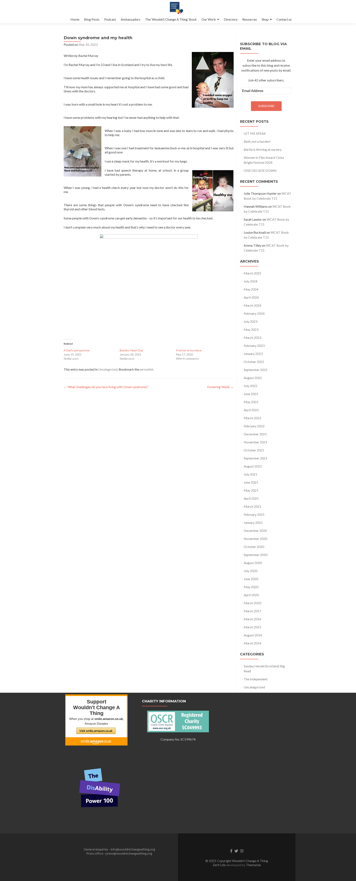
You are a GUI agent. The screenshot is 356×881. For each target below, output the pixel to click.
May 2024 (251, 289)
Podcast (110, 19)
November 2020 (255, 539)
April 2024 (251, 297)
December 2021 (255, 434)
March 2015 (252, 627)
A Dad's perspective (77, 350)
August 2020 (253, 563)
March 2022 (252, 418)
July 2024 (250, 281)
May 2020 (251, 587)
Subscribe (266, 106)
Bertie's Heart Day (131, 350)
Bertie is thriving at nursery (263, 149)
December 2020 (255, 530)
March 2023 (252, 337)
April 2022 (251, 410)
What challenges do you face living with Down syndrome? (106, 387)
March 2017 (252, 611)
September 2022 (255, 370)
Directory (231, 19)
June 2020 (251, 579)
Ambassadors (130, 19)
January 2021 (253, 522)
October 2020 (254, 547)
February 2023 (254, 345)
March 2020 (252, 603)
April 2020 (251, 595)
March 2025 (252, 273)
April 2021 (251, 498)
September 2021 (255, 458)
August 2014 (253, 635)
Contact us (284, 19)
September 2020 (255, 555)
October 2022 (254, 362)
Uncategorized (107, 369)
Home (74, 19)
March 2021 (252, 506)
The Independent (256, 679)
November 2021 (255, 442)
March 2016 (252, 619)
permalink (146, 369)
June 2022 (251, 394)
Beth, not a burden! (257, 141)
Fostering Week (220, 387)
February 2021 (254, 514)
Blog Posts (92, 19)
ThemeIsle (253, 865)
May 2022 (251, 402)
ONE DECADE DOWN (260, 170)
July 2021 (250, 474)
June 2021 (251, 482)
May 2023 (251, 329)
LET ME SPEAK (255, 133)
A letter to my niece (188, 350)
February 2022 (254, 426)
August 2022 (253, 378)
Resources (249, 19)
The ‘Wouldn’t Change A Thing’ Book (171, 19)
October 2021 (254, 450)
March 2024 (252, 305)
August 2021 (253, 466)
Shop (265, 19)
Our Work (208, 19)
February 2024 (254, 313)
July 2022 (250, 386)
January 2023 (253, 354)
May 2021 (251, 490)
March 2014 (252, 643)
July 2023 (250, 321)
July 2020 (250, 571)
